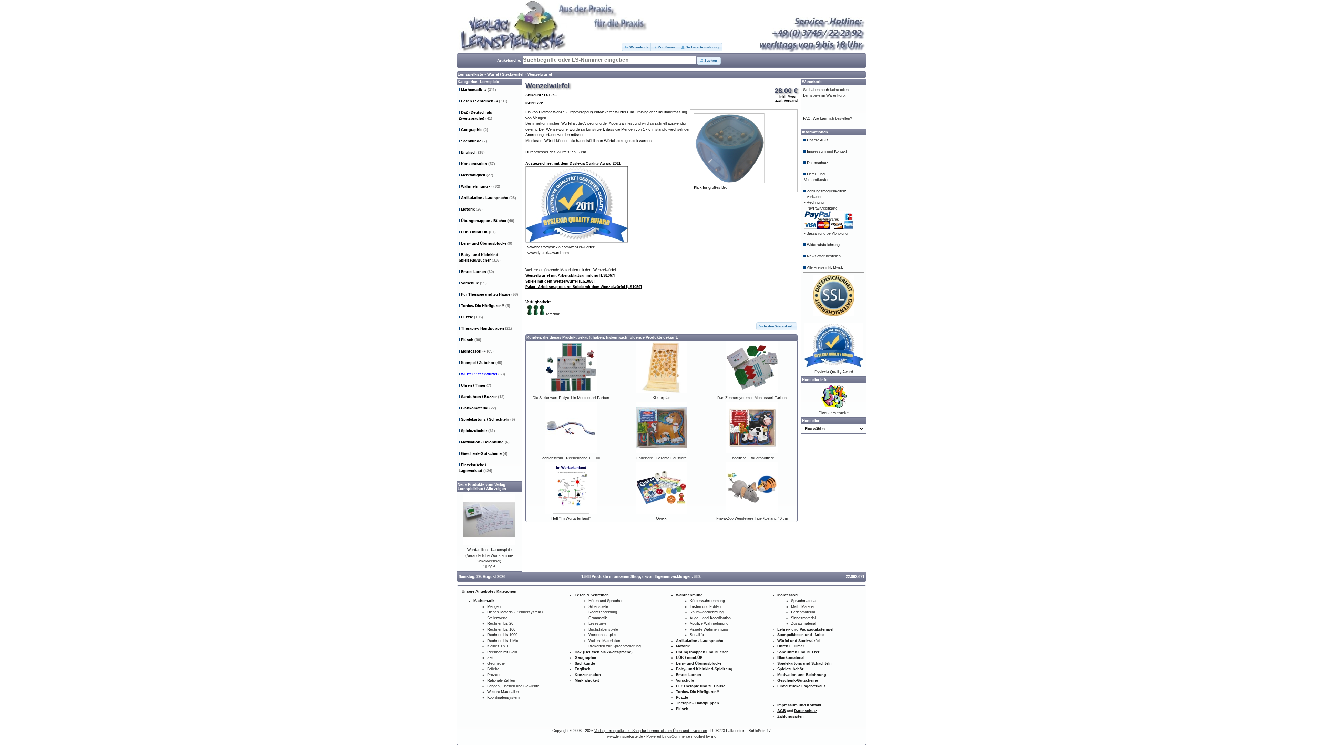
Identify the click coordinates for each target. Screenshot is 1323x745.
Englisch (473, 152)
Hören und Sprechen (605, 601)
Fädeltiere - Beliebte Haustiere (661, 458)
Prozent (493, 675)
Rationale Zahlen (501, 680)
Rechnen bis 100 (501, 629)
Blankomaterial (478, 408)
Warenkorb (812, 82)
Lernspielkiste (470, 74)
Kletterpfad (661, 398)
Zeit (490, 657)
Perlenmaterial (803, 612)
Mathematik (478, 90)
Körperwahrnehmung (707, 601)
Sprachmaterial (803, 601)
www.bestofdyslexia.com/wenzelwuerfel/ (561, 247)
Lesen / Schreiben (484, 101)
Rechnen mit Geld (502, 652)
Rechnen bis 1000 (502, 635)
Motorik (472, 209)
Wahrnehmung (480, 186)
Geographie (474, 129)
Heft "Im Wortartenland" (571, 518)
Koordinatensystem (503, 697)
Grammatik (597, 618)
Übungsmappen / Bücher (487, 220)
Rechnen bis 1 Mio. (503, 641)
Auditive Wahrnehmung (709, 623)
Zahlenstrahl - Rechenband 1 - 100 (571, 458)
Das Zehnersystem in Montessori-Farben (752, 398)
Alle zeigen (496, 489)
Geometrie (496, 663)
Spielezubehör (478, 431)
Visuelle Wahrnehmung (709, 629)
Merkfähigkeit (477, 175)
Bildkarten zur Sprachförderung (614, 646)
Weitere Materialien (503, 692)
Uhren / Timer (476, 385)
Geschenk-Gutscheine (484, 453)
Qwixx (661, 518)
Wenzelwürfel (539, 74)
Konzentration (478, 164)
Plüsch (471, 340)
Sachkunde (474, 141)
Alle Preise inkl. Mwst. (825, 267)
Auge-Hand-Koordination (710, 618)
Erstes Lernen (477, 271)
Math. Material (802, 606)
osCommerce (678, 736)
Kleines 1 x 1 (498, 646)
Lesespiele (597, 623)
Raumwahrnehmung (707, 612)
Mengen (494, 606)
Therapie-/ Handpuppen (486, 328)
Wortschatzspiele (602, 635)
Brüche (493, 669)
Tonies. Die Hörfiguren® (485, 306)
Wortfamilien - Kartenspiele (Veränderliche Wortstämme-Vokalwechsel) (489, 555)
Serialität (697, 635)
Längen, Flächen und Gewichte (513, 686)
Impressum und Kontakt (827, 151)
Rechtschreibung (602, 612)
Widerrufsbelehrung (823, 245)
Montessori (477, 351)
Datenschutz (817, 163)
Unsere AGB (817, 140)
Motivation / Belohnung (485, 442)
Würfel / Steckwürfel (505, 74)
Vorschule (474, 283)
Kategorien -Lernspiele (478, 82)
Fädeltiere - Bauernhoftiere (752, 458)
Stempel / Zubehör (481, 362)
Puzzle (472, 317)
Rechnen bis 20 (500, 623)
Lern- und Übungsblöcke (486, 243)
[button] (637, 47)
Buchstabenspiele (603, 629)
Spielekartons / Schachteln (488, 419)
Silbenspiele (598, 606)
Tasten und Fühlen (705, 606)
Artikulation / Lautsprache (488, 198)
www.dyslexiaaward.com (548, 253)
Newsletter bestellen (824, 256)
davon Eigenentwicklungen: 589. (671, 576)
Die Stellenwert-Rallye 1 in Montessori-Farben (571, 398)
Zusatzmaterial (803, 623)
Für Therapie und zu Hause (489, 294)
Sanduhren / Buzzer (483, 397)
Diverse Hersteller (834, 413)
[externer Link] (576, 241)
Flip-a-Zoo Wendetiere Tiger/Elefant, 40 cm (752, 518)
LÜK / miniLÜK (478, 232)
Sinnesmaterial (803, 618)
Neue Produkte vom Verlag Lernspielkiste (481, 486)
